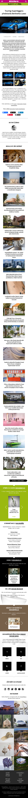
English (20, 782)
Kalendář (8, 780)
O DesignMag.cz (20, 773)
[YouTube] (19, 689)
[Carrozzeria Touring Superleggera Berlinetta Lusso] (14, 25)
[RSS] (22, 689)
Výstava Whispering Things (14, 544)
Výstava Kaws (14, 532)
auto (15, 104)
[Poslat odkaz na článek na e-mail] (18, 115)
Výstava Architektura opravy (14, 538)
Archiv (20, 776)
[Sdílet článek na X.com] (13, 112)
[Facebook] (5, 689)
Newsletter (7, 782)
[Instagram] (8, 689)
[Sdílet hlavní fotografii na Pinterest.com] (10, 115)
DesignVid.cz (16, 560)
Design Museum (17, 589)
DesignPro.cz (14, 610)
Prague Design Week (17, 635)
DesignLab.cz (17, 795)
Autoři (20, 774)
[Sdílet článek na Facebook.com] (5, 112)
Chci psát (8, 776)
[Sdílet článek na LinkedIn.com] (20, 112)
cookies (5, 793)
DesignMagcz (23, 697)
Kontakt (8, 773)
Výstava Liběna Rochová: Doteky (14, 550)
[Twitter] (12, 689)
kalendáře (20, 523)
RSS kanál (7, 779)
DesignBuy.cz (20, 488)
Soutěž (20, 779)
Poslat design (20, 780)
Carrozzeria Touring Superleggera (18, 104)
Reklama (8, 774)
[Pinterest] (15, 689)
